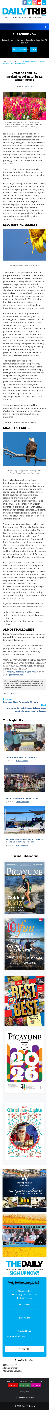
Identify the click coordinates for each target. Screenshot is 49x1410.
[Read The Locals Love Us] (24, 1001)
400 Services (8, 1365)
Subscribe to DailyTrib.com (24, 1398)
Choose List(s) (24, 1291)
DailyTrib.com (29, 86)
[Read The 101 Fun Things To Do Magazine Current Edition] (24, 944)
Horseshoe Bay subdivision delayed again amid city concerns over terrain (26, 708)
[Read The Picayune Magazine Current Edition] (24, 888)
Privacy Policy (24, 1392)
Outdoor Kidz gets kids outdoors (21, 757)
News (8, 1381)
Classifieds (32, 1381)
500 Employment (10, 1368)
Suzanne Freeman (22, 761)
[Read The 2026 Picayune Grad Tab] (24, 1062)
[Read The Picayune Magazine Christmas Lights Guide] (24, 1131)
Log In (33, 49)
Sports (14, 1381)
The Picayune (36, 1385)
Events (40, 1381)
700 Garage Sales (11, 1371)
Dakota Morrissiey (22, 802)
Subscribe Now (19, 49)
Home (5, 61)
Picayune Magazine (14, 61)
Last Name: (24, 1317)
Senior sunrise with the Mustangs (22, 798)
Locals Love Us (13, 1385)
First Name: (24, 1304)
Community (23, 1381)
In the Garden (13, 693)
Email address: (24, 1331)
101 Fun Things (24, 1385)
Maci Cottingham (22, 845)
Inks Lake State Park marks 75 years (20, 700)
